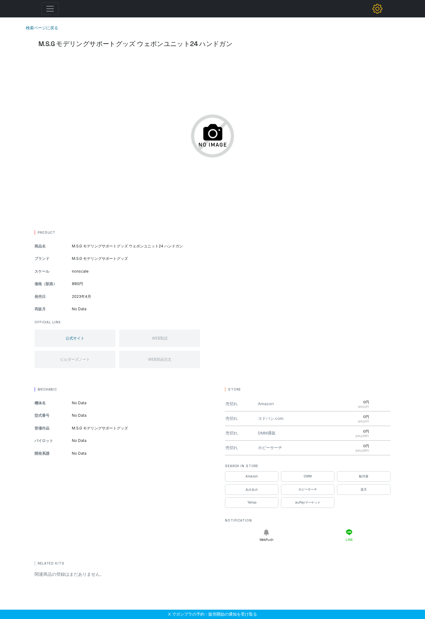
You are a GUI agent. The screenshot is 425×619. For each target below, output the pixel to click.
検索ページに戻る (42, 27)
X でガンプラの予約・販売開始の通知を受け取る (212, 614)
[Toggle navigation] (50, 8)
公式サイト (75, 338)
